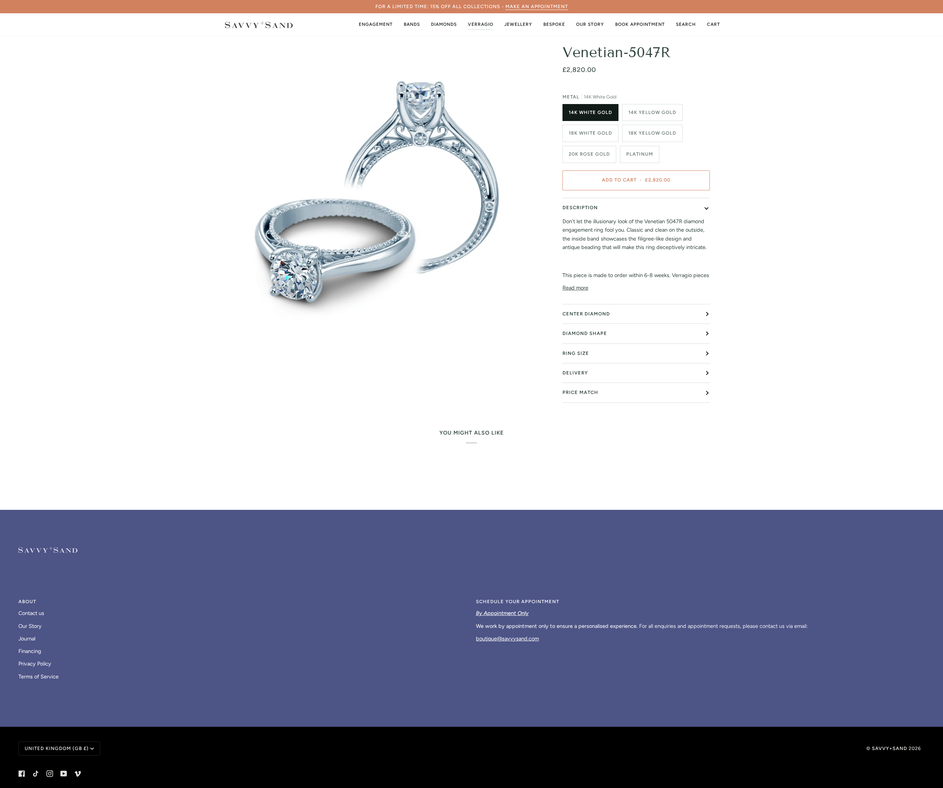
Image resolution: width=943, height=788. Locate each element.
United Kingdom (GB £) (57, 748)
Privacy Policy (34, 663)
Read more (575, 287)
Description (580, 207)
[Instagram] (49, 773)
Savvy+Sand (889, 748)
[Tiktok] (35, 773)
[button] (375, 24)
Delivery (575, 373)
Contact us (31, 613)
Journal (26, 638)
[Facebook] (21, 773)
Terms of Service (38, 676)
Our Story (30, 626)
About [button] (27, 601)
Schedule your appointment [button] (517, 601)
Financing (29, 651)
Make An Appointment (536, 6)
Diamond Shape (584, 333)
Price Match (580, 392)
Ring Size (575, 353)
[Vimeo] (77, 773)
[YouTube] (63, 773)
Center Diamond (586, 314)
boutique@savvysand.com (507, 638)
